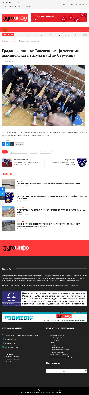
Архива (8, 361)
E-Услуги (53, 345)
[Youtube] (80, 4)
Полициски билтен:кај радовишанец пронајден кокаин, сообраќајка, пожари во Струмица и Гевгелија (45, 35)
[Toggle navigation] (5, 29)
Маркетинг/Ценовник (13, 356)
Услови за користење (13, 359)
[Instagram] (83, 4)
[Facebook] (76, 4)
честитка (33, 152)
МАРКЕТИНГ (27, 6)
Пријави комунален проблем (59, 350)
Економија (21, 208)
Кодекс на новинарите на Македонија (62, 357)
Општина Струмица (57, 335)
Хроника (20, 181)
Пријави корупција (56, 347)
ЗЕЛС (52, 342)
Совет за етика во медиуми (59, 354)
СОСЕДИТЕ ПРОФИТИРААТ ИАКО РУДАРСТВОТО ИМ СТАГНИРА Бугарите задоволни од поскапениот (48, 225)
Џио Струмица (45, 152)
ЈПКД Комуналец (56, 338)
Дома (6, 41)
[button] (84, 35)
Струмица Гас (55, 340)
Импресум (9, 354)
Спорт (14, 41)
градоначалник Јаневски (18, 152)
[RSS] (86, 4)
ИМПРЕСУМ (7, 2)
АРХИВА (17, 2)
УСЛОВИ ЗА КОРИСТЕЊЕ (12, 6)
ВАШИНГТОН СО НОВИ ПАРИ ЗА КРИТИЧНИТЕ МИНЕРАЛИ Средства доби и (51, 211)
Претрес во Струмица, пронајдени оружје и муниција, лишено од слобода (49, 183)
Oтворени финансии (57, 352)
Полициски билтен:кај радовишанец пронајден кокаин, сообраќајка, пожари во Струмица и (52, 197)
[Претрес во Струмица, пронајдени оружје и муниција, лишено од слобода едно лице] (8, 184)
